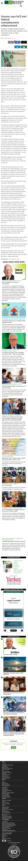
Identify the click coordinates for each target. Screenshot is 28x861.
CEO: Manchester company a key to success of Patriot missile (13, 510)
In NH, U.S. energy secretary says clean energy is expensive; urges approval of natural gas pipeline (12, 418)
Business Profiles (5, 783)
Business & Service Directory (7, 809)
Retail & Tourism (5, 767)
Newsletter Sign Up (6, 827)
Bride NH (4, 835)
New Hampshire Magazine (7, 832)
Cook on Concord (6, 280)
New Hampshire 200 (6, 813)
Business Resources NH (6, 818)
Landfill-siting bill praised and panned (13, 541)
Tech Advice (4, 788)
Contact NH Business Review (7, 826)
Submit (13, 747)
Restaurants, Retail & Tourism (9, 351)
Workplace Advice (5, 793)
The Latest (4, 782)
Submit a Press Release (6, 828)
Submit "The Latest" (18, 571)
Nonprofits (14, 384)
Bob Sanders (12, 38)
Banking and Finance (6, 771)
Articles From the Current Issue (8, 822)
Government (12, 259)
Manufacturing (12, 349)
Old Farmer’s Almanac (6, 838)
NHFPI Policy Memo (6, 774)
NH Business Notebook (6, 800)
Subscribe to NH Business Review (8, 823)
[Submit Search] (20, 6)
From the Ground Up (6, 777)
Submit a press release (18, 569)
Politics (19, 280)
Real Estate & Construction (18, 319)
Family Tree (4, 839)
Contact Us (4, 810)
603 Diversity (4, 836)
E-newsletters (16, 565)
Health (10, 483)
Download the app (17, 572)
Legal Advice (4, 791)
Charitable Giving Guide (6, 816)
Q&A (3, 781)
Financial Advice (5, 789)
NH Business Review (14, 2)
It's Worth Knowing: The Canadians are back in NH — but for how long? (13, 353)
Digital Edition (4, 821)
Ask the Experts (5, 787)
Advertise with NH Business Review (9, 825)
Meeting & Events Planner (7, 817)
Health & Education (5, 769)
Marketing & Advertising (7, 790)
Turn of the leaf (7, 485)
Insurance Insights (5, 794)
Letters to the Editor (6, 803)
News (17, 259)
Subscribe (16, 563)
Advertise (16, 568)
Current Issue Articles (18, 560)
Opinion (3, 801)
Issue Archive (16, 566)
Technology (20, 508)
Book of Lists (4, 815)
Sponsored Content (6, 778)
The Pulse (4, 763)
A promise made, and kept (10, 654)
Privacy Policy (14, 844)
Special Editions (5, 808)
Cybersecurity (5, 775)
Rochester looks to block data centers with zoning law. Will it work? (14, 458)
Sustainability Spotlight (6, 797)
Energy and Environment (8, 415)
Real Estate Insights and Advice (8, 792)
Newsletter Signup (5, 807)
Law (13, 483)
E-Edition (15, 562)
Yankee (3, 837)
